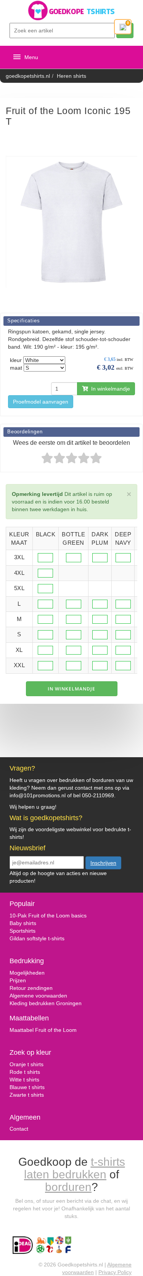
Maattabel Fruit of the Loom (43, 1030)
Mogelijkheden (27, 973)
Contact (19, 1129)
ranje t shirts (28, 1064)
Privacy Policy (115, 1272)
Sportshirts (22, 931)
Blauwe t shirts (27, 1087)
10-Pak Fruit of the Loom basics (48, 915)
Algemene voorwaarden (38, 996)
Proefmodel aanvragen (40, 402)
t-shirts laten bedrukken (74, 1168)
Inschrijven (103, 863)
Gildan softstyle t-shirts (37, 938)
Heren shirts (71, 76)
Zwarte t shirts (27, 1095)
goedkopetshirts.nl (28, 76)
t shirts (30, 1079)
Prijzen (18, 980)
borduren (68, 1187)
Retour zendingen (31, 988)
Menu (31, 57)
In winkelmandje (109, 389)
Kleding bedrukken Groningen (46, 1003)
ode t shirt (25, 1072)
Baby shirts (23, 923)
